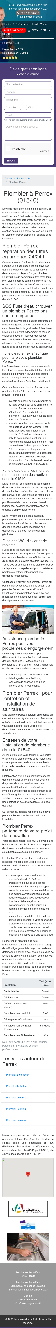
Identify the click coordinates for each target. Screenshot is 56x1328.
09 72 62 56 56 (29, 13)
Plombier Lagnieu (16, 1109)
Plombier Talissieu (16, 1086)
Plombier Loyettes (16, 1120)
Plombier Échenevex (17, 1074)
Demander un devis (31, 16)
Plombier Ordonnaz (17, 1097)
